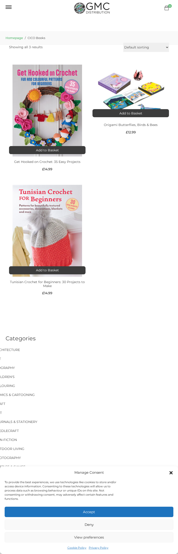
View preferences (89, 537)
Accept (89, 512)
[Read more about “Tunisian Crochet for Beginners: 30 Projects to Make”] (47, 270)
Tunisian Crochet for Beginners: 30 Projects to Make (47, 284)
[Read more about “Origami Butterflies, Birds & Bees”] (130, 113)
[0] (166, 8)
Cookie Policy (76, 547)
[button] (171, 472)
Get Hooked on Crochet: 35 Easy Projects (47, 162)
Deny (89, 524)
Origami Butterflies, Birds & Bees (131, 125)
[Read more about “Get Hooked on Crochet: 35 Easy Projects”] (47, 150)
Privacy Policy (98, 547)
